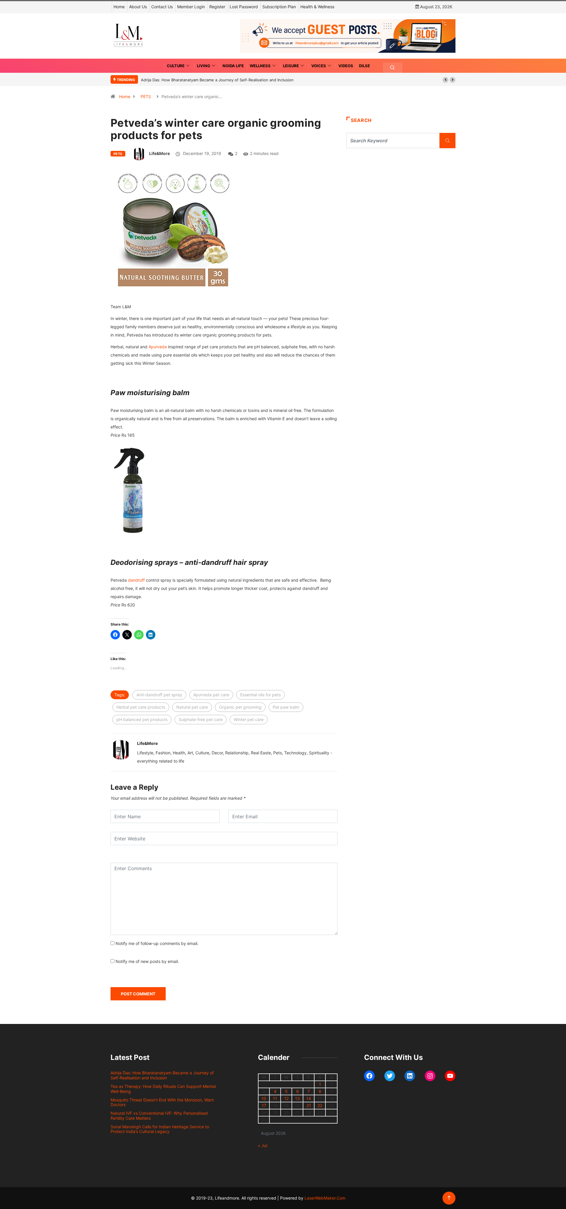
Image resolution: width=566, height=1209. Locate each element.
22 (319, 1105)
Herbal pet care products (140, 707)
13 (297, 1098)
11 (275, 1098)
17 (264, 1105)
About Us (138, 6)
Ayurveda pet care (211, 694)
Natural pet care (192, 707)
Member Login (191, 6)
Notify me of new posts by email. (147, 961)
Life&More (159, 153)
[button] (445, 80)
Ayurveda (158, 346)
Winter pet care (249, 719)
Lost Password (244, 6)
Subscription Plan (279, 6)
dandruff (136, 580)
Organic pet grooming (240, 707)
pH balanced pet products (141, 719)
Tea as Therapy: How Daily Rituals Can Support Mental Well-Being (163, 1089)
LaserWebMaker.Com (325, 1197)
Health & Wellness (317, 6)
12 (286, 1098)
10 (263, 1098)
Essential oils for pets (260, 694)
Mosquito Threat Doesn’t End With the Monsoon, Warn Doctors (162, 1102)
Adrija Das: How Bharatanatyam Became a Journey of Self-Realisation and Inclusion (217, 79)
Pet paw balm (286, 707)
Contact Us (162, 6)
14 (308, 1098)
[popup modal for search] (392, 67)
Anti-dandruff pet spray (159, 694)
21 (309, 1105)
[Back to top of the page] (449, 1198)
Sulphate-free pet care (201, 719)
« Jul (262, 1145)
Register (217, 6)
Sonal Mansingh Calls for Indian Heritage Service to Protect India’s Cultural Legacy (160, 1129)
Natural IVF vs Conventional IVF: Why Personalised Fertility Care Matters (159, 1116)
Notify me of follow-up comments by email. (157, 943)
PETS (146, 96)
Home (119, 6)
